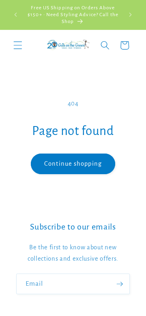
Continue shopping (73, 163)
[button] (18, 45)
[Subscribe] (119, 284)
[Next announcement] (131, 15)
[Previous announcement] (16, 15)
